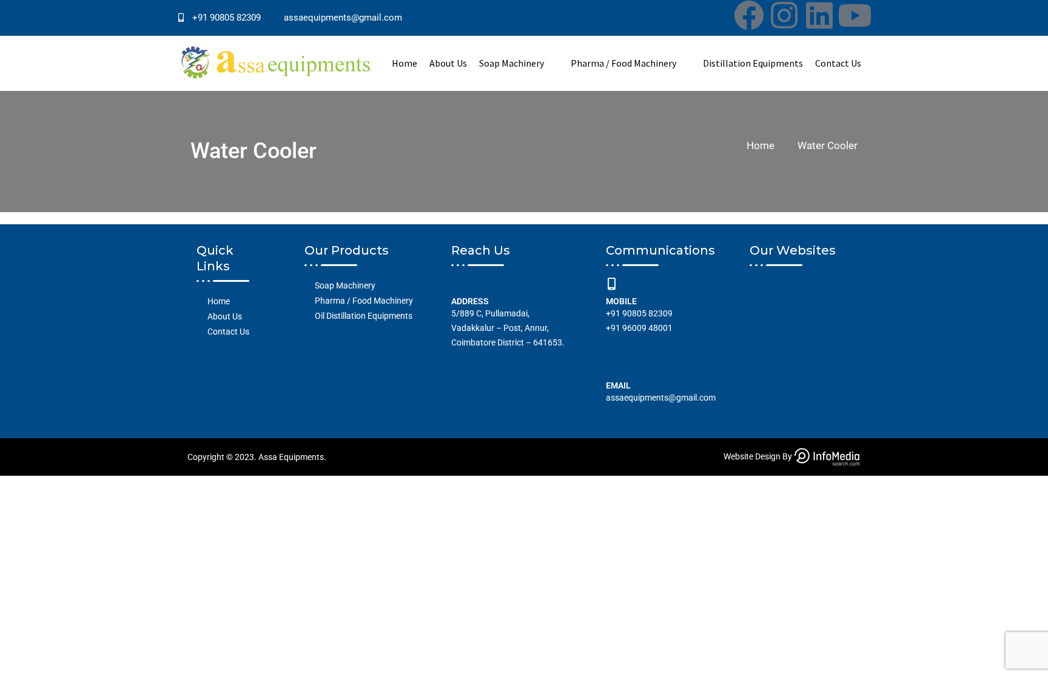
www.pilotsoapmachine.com (804, 296)
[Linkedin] (819, 15)
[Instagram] (784, 15)
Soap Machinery (511, 63)
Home (404, 63)
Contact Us (838, 63)
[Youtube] (854, 15)
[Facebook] (749, 15)
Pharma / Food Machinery (623, 63)
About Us (448, 63)
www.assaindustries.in (793, 283)
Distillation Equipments (753, 63)
